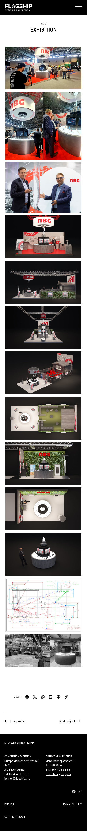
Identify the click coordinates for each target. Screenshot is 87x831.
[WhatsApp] (43, 697)
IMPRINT (9, 804)
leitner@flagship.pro (17, 778)
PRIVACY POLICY (72, 804)
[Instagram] (80, 791)
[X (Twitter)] (35, 697)
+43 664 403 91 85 (58, 769)
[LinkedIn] (50, 697)
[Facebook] (27, 697)
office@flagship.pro (58, 774)
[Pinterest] (58, 697)
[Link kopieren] (66, 697)
